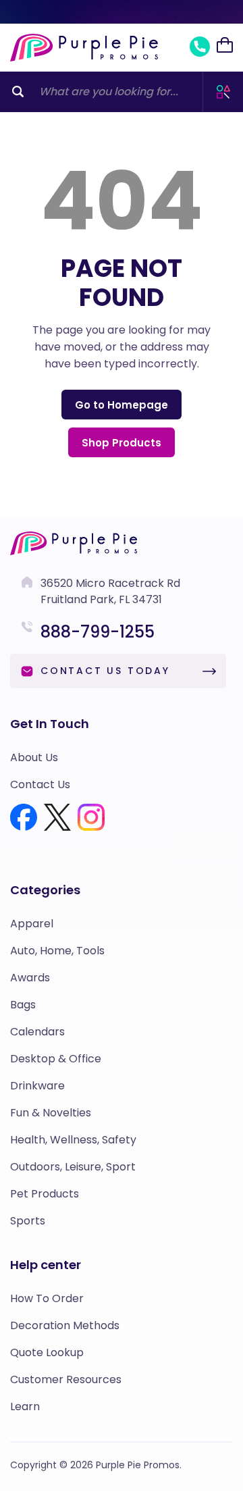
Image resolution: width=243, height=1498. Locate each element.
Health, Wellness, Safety (73, 1139)
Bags (23, 1004)
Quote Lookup (47, 1352)
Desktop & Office (55, 1058)
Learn (25, 1406)
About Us (34, 757)
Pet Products (44, 1194)
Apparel (31, 923)
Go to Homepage (121, 405)
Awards (30, 977)
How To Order (47, 1298)
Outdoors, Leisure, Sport (73, 1166)
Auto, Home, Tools (57, 950)
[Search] (18, 92)
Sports (27, 1221)
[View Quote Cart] (225, 45)
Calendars (37, 1031)
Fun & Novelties (50, 1112)
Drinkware (37, 1085)
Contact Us (40, 784)
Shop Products (121, 443)
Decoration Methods (64, 1325)
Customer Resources (66, 1379)
